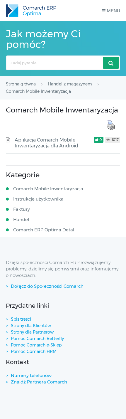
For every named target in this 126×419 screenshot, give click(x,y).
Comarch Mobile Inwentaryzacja (48, 188)
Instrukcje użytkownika (38, 199)
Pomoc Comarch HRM (34, 351)
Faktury (21, 209)
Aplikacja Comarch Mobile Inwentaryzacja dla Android (46, 143)
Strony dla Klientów (31, 325)
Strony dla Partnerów (32, 332)
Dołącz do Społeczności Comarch (47, 286)
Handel (21, 219)
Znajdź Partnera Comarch (39, 382)
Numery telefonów (31, 375)
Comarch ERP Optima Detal (43, 230)
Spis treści (21, 319)
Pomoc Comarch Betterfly (37, 338)
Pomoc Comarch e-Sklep (36, 345)
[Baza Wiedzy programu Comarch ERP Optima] (31, 10)
